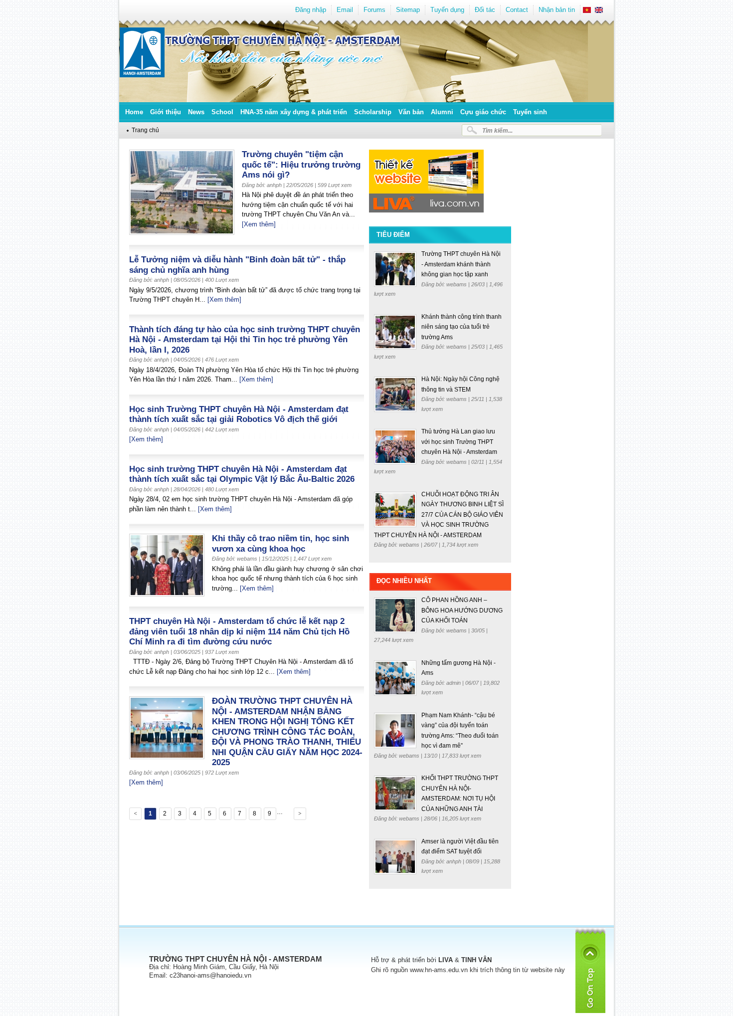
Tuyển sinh (530, 112)
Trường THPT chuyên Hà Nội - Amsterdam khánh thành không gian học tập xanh (461, 264)
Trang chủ (145, 130)
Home (134, 112)
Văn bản (411, 112)
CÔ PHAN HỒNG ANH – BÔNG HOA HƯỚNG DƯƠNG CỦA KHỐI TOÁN (462, 610)
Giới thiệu (165, 112)
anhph (454, 861)
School (222, 112)
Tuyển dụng (447, 9)
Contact (517, 9)
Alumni (442, 112)
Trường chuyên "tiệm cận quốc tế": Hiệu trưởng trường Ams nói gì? (301, 165)
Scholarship (372, 112)
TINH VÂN (476, 960)
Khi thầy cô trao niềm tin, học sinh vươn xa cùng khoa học (280, 544)
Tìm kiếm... (497, 130)
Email (345, 9)
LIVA (445, 960)
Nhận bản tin (557, 9)
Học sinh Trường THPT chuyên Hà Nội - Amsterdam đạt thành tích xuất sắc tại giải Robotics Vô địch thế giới (239, 414)
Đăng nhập (310, 9)
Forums (374, 9)
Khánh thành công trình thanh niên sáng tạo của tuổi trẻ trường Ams (461, 327)
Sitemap (408, 9)
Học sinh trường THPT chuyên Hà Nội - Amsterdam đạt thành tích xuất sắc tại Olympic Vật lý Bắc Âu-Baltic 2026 (242, 474)
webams (457, 284)
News (196, 112)
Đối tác (485, 9)
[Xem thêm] (259, 224)
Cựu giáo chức (483, 112)
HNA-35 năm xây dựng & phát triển (293, 112)
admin (454, 683)
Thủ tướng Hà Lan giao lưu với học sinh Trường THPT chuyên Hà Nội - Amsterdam (459, 441)
